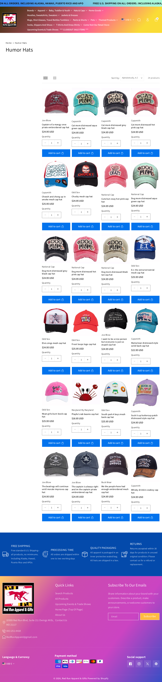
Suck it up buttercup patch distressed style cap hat (144, 417)
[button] (31, 10)
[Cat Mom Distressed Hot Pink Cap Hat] (145, 102)
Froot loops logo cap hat (84, 344)
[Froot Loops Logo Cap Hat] (86, 321)
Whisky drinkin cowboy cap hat (144, 491)
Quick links (64, 585)
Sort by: (115, 77)
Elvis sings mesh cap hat (54, 343)
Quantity (46, 136)
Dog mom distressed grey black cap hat (54, 272)
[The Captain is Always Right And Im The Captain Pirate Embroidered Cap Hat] (86, 464)
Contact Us (61, 620)
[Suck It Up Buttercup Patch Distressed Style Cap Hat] (145, 392)
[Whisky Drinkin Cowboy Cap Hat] (145, 466)
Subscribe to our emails (127, 585)
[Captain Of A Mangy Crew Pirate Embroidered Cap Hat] (56, 102)
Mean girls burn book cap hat (54, 415)
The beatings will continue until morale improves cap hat (55, 489)
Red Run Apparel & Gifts (74, 678)
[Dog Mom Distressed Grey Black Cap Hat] (56, 248)
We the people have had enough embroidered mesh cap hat (114, 489)
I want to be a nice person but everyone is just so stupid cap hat (114, 342)
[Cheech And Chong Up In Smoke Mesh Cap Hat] (56, 174)
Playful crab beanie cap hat (85, 414)
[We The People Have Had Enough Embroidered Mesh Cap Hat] (115, 464)
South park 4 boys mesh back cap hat (113, 415)
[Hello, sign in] (147, 19)
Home (9, 42)
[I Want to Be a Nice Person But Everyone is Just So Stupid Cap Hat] (115, 318)
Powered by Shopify (98, 678)
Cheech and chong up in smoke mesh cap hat (54, 198)
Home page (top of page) (69, 609)
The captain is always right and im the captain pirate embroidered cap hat (85, 489)
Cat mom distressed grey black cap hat (113, 126)
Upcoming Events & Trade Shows (73, 604)
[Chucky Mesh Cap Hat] (86, 174)
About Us (60, 615)
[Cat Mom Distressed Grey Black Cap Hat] (115, 102)
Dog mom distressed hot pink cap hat (84, 273)
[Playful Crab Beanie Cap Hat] (86, 392)
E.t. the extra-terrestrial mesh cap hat (143, 271)
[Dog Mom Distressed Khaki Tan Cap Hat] (115, 248)
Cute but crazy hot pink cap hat (115, 200)
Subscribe (150, 616)
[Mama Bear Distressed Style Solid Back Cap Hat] (145, 320)
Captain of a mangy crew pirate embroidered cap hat (55, 126)
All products (62, 598)
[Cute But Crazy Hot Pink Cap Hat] (115, 175)
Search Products (64, 593)
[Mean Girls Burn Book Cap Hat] (56, 392)
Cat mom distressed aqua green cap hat (84, 127)
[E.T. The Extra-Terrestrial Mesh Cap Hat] (145, 247)
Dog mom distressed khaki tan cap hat (114, 273)
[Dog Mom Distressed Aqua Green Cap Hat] (145, 175)
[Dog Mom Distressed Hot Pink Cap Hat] (86, 248)
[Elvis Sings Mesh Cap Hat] (56, 320)
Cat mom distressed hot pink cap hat (143, 126)
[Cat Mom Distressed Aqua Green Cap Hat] (86, 102)
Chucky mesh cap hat (82, 196)
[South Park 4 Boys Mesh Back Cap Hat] (115, 392)
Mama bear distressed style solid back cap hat (144, 344)
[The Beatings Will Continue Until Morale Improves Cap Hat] (56, 464)
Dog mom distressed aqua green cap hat (144, 200)
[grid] (45, 77)
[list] (54, 77)
